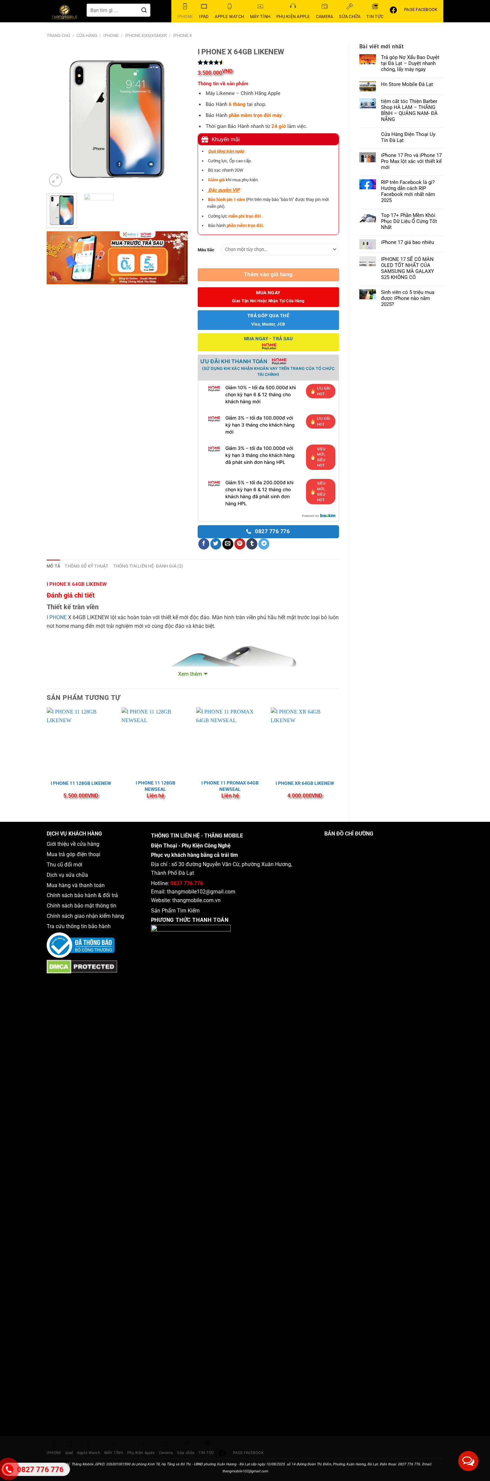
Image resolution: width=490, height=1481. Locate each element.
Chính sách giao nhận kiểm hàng (87, 916)
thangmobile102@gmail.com (201, 891)
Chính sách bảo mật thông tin (83, 905)
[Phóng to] (55, 180)
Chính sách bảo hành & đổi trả (82, 895)
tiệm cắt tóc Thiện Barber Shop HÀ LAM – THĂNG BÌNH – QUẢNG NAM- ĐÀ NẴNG (409, 110)
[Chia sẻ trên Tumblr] (251, 544)
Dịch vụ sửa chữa (67, 875)
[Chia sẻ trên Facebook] (203, 544)
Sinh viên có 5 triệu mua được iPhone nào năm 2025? (407, 298)
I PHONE (57, 617)
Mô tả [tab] (53, 566)
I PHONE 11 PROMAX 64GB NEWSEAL (230, 785)
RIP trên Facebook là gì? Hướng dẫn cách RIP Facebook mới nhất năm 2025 (408, 191)
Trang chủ (58, 35)
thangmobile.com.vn (196, 900)
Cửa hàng (86, 35)
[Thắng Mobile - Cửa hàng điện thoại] (66, 13)
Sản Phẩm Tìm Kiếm (175, 910)
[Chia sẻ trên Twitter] (215, 544)
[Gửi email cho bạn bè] (227, 544)
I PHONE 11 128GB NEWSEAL (155, 785)
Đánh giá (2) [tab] (169, 566)
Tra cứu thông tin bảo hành (79, 926)
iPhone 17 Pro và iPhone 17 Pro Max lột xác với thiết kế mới (411, 161)
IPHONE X (182, 35)
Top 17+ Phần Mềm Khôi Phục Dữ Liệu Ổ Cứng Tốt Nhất (409, 221)
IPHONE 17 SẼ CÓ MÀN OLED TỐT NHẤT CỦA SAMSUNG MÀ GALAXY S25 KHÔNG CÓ (407, 268)
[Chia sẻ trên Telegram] (263, 544)
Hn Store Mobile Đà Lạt (407, 84)
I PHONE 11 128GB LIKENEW (81, 783)
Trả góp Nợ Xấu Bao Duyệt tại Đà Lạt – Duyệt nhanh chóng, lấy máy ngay (410, 63)
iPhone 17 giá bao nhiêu (407, 242)
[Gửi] (144, 10)
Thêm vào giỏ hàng (268, 275)
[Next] (177, 118)
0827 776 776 (186, 883)
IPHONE (111, 35)
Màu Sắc (206, 249)
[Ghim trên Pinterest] (239, 544)
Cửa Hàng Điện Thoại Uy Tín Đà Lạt (408, 137)
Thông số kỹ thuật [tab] (86, 566)
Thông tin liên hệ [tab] (133, 566)
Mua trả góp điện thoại (73, 854)
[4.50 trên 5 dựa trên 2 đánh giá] (268, 62)
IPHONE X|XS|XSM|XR (146, 35)
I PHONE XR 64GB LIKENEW (305, 783)
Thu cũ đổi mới (64, 864)
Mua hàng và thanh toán (76, 885)
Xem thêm (190, 674)
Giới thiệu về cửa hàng (73, 844)
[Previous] (58, 118)
